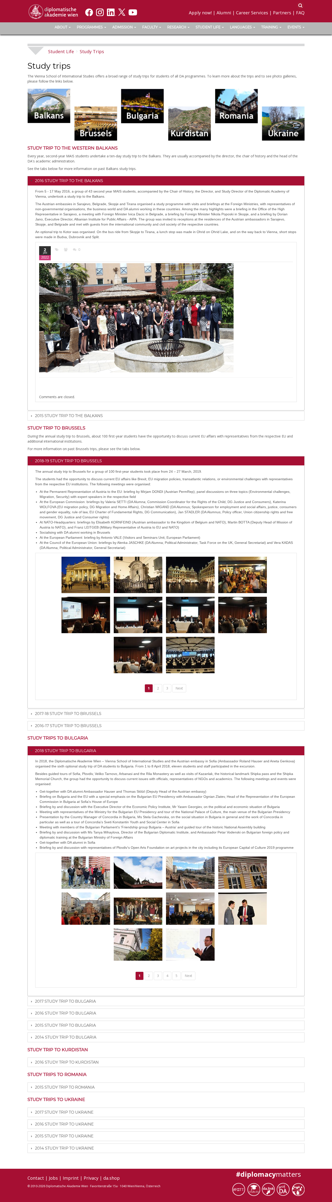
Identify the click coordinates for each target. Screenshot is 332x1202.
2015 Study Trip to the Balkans (69, 415)
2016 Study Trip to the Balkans (69, 180)
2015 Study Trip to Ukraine (64, 1136)
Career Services (252, 13)
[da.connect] (298, 1189)
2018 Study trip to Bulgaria (65, 750)
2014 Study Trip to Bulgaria (65, 1037)
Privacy (91, 1178)
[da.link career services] (269, 1189)
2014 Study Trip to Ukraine (64, 1148)
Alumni (224, 13)
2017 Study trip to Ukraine (64, 1112)
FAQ (300, 13)
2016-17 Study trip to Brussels (68, 725)
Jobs (53, 1178)
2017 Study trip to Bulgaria (65, 1001)
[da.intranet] (284, 1189)
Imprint (71, 1178)
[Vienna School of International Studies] (53, 11)
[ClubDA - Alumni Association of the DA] (254, 1189)
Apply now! (200, 13)
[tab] (166, 180)
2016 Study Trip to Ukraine (64, 1124)
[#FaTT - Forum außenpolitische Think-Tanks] (239, 1189)
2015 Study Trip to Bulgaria (65, 1025)
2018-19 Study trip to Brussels (68, 461)
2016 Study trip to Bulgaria (65, 1013)
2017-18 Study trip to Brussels (68, 713)
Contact (35, 1178)
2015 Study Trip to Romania (65, 1087)
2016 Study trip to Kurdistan (67, 1062)
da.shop (111, 1178)
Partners (282, 13)
